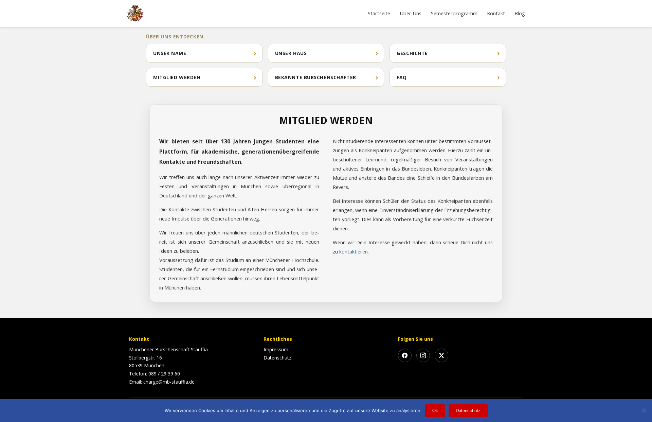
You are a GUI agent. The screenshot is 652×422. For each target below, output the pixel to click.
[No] (643, 410)
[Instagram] (423, 355)
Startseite (379, 13)
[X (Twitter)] (441, 355)
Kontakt (496, 13)
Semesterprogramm (454, 13)
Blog (519, 13)
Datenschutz (277, 357)
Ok (435, 410)
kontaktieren (353, 251)
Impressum (276, 349)
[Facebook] (405, 355)
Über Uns (410, 13)
